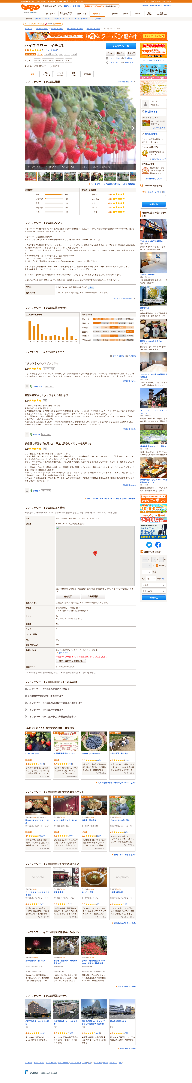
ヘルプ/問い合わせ (164, 1)
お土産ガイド (85, 18)
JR (83, 1063)
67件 (42, 764)
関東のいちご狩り (42, 29)
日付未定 (162, 565)
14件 (99, 760)
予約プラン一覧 (120, 46)
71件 (70, 764)
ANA (89, 1063)
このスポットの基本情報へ (122, 298)
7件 (98, 904)
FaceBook (158, 545)
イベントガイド (74, 18)
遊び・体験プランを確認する (71, 661)
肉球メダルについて (159, 159)
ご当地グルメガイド (60, 18)
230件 (71, 1033)
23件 (99, 836)
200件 (43, 1033)
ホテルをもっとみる (128, 1048)
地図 (91, 287)
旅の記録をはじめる (154, 178)
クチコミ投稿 (114, 58)
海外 (149, 13)
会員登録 (76, 6)
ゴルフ (137, 14)
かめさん (36, 491)
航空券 (125, 14)
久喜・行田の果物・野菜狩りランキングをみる (117, 782)
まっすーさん (38, 386)
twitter (149, 545)
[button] (95, 553)
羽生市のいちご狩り (93, 29)
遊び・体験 (81, 13)
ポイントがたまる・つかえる (34, 24)
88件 (98, 1033)
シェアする (113, 62)
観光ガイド (48, 18)
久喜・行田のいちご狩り (75, 29)
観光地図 (68, 596)
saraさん (37, 434)
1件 (126, 904)
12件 (127, 760)
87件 (127, 1033)
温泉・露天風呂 (63, 1063)
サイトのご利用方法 (150, 1)
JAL (85, 1063)
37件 (71, 836)
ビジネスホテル (51, 1063)
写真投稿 (128, 58)
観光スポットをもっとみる (125, 854)
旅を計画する (151, 111)
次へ (133, 128)
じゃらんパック (66, 13)
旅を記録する (151, 134)
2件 (70, 904)
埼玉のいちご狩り (57, 29)
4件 (126, 832)
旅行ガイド (39, 18)
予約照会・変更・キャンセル (152, 5)
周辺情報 (87, 74)
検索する (154, 204)
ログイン (67, 6)
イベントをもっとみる (127, 986)
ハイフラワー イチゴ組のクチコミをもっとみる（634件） (111, 498)
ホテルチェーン (39, 1063)
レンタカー (113, 13)
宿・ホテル (28, 1063)
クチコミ (59, 74)
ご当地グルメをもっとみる (125, 923)
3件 (42, 904)
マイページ (167, 5)
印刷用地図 (93, 596)
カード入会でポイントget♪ (154, 60)
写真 (73, 74)
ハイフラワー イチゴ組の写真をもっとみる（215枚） (113, 184)
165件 (42, 836)
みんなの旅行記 (97, 18)
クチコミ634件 (50, 50)
